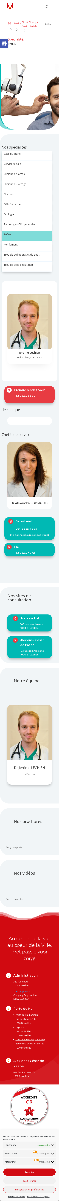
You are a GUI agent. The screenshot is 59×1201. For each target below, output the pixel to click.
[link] (4, 43)
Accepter (29, 1172)
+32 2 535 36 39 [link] (24, 395)
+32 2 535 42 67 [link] (26, 529)
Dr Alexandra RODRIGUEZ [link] (29, 503)
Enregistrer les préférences (29, 1189)
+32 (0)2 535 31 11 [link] (25, 991)
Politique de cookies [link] (16, 1196)
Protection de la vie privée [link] (38, 1196)
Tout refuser (29, 1180)
